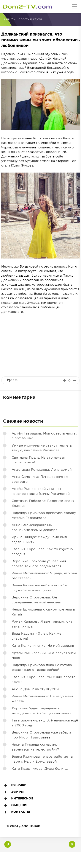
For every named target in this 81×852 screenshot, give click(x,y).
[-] (74, 380)
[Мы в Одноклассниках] (72, 844)
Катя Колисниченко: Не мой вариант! (44, 645)
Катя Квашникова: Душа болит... (40, 768)
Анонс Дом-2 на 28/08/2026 (36, 689)
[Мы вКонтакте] (7, 844)
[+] (64, 380)
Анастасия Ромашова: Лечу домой (41, 469)
